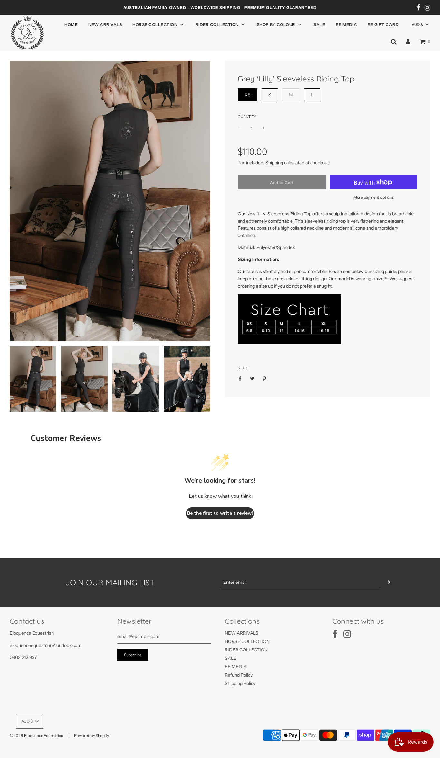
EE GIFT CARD (383, 24)
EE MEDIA (346, 24)
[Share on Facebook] (242, 378)
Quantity (247, 116)
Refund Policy (239, 675)
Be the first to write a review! (220, 513)
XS (247, 95)
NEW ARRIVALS (105, 24)
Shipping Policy (240, 683)
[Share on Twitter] (252, 378)
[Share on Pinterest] (264, 378)
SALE (319, 24)
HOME (71, 24)
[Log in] (408, 41)
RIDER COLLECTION (246, 650)
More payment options (373, 197)
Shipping (274, 163)
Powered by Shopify (91, 735)
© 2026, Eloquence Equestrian (36, 735)
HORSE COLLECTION (247, 641)
